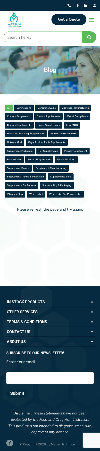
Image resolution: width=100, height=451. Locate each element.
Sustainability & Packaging (56, 185)
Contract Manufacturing (75, 108)
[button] (50, 302)
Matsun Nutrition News (64, 133)
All (8, 108)
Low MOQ (72, 125)
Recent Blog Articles (39, 159)
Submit (17, 393)
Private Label (14, 159)
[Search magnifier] (89, 37)
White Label (36, 194)
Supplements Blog (60, 176)
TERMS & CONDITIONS (27, 322)
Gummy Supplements (19, 125)
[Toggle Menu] (91, 20)
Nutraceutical (14, 142)
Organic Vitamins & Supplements (46, 142)
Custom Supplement (18, 116)
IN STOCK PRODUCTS (26, 302)
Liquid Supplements (49, 125)
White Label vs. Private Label (65, 194)
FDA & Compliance (77, 116)
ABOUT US (16, 341)
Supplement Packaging (20, 151)
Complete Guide (47, 108)
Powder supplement (75, 151)
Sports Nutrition (66, 159)
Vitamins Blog (15, 194)
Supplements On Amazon (21, 185)
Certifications (24, 108)
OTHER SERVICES (22, 312)
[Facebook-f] (9, 443)
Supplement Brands (18, 168)
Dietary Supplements (48, 116)
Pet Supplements (48, 151)
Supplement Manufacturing (51, 168)
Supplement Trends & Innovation (25, 176)
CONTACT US (18, 331)
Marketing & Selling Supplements (25, 133)
